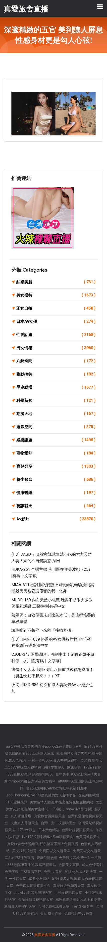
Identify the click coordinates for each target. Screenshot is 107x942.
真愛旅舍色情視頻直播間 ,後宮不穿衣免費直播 (42, 844)
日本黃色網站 (48, 830)
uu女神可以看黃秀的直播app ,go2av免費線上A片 (44, 746)
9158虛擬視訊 (16, 802)
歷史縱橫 (56, 387)
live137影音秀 (83, 906)
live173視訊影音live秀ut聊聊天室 (47, 837)
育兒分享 (56, 466)
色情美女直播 (68, 865)
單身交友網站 (39, 879)
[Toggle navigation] (99, 6)
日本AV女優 (56, 321)
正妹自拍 (56, 308)
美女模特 (56, 295)
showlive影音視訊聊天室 (33, 893)
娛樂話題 (56, 440)
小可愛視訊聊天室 (68, 893)
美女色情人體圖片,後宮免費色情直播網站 (61, 802)
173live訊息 (27, 830)
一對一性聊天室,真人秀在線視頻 (53, 760)
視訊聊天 (56, 505)
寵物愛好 (56, 453)
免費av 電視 (53, 872)
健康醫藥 (56, 492)
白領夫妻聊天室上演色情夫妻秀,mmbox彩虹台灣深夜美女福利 (52, 777)
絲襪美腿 (56, 282)
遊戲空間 (56, 426)
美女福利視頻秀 (24, 851)
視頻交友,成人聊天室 (80, 872)
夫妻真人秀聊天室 (24, 823)
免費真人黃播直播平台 (33, 886)
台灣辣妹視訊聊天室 (77, 830)
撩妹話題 (74, 767)
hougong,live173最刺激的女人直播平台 (45, 795)
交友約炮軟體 (88, 795)
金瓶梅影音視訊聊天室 (35, 899)
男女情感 (56, 347)
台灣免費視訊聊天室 (53, 906)
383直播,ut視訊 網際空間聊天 (30, 774)
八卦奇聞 (56, 361)
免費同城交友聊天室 (54, 851)
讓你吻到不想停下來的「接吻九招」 (43, 630)
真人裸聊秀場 (20, 816)
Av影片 (56, 519)
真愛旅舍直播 (44, 935)
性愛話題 (56, 334)
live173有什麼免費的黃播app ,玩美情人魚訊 (54, 749)
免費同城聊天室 (88, 837)
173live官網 (92, 767)
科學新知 (56, 400)
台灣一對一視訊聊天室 (58, 823)
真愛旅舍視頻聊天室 (49, 816)
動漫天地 (56, 413)
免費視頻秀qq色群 (78, 913)
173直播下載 (31, 872)
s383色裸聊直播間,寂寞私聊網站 (31, 865)
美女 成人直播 (51, 913)
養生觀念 (56, 479)
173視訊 (57, 809)
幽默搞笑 (56, 374)
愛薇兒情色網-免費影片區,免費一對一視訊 (69, 858)
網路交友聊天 (54, 767)
